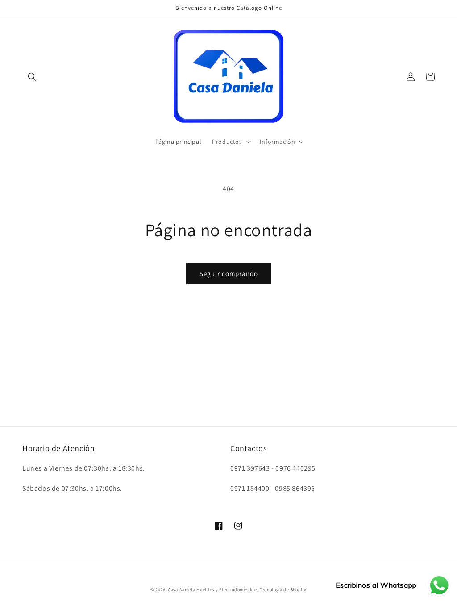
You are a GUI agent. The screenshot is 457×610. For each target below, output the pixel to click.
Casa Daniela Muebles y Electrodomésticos (213, 590)
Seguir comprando (228, 273)
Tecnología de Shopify (283, 590)
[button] (32, 77)
